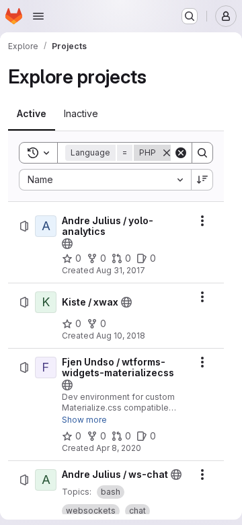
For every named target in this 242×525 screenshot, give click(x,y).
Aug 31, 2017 (120, 270)
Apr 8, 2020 (118, 448)
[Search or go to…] (190, 16)
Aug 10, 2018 (120, 335)
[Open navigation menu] (38, 16)
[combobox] (105, 179)
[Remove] (167, 153)
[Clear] (181, 153)
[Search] (202, 153)
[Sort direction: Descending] (202, 179)
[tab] (31, 114)
